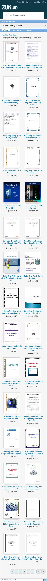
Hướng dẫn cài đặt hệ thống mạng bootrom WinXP (33, 418)
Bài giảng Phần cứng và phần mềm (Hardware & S (11, 278)
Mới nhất (6, 30)
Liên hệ (44, 2)
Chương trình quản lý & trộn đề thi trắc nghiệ (11, 453)
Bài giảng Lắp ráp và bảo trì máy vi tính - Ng (32, 558)
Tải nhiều (28, 30)
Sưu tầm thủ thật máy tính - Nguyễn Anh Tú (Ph (11, 243)
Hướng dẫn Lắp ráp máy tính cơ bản (12, 417)
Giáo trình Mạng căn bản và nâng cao (33, 488)
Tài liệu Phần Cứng (9, 35)
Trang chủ (20, 2)
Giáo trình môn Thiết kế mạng (12, 172)
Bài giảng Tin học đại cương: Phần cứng (33, 312)
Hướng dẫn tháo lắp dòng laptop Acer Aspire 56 (32, 454)
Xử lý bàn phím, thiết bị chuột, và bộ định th (32, 66)
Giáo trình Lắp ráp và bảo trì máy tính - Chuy (11, 66)
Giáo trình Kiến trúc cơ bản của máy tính (12, 488)
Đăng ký (28, 2)
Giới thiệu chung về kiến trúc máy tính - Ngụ (12, 524)
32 (38, 571)
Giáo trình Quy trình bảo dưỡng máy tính (11, 312)
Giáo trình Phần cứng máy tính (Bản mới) (33, 523)
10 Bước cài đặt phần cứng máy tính (33, 382)
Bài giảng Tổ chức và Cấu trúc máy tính (33, 137)
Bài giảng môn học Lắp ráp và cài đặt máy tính (32, 348)
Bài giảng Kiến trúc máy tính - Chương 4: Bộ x (11, 383)
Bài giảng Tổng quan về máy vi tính (12, 137)
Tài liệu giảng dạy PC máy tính (33, 207)
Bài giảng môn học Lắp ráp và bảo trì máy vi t (11, 559)
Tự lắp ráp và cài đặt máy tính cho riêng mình (33, 102)
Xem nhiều (17, 30)
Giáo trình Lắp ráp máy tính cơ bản (12, 347)
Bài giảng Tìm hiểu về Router (33, 277)
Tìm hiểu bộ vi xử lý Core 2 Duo (12, 207)
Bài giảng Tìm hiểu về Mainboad (33, 172)
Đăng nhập (36, 2)
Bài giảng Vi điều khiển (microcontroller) (12, 101)
